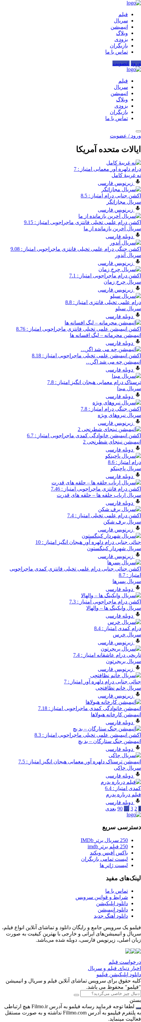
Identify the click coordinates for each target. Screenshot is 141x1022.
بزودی (121, 39)
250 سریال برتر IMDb (104, 840)
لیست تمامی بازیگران (104, 859)
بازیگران (119, 45)
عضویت (121, 63)
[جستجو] (138, 131)
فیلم (123, 14)
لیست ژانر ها (114, 865)
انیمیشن (119, 27)
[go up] (138, 1008)
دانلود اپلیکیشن (112, 903)
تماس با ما (116, 52)
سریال (121, 20)
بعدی (110, 808)
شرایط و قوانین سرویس (101, 897)
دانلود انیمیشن (113, 909)
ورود (136, 63)
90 (120, 808)
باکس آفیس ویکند (109, 853)
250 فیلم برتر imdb (108, 846)
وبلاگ (122, 33)
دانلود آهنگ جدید (111, 916)
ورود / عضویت (125, 136)
